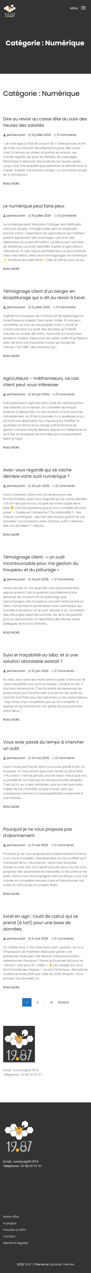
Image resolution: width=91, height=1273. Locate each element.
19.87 (28, 1264)
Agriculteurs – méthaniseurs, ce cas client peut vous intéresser (41, 381)
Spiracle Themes (62, 1264)
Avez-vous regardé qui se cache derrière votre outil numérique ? (37, 473)
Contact (9, 1236)
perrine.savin (16, 135)
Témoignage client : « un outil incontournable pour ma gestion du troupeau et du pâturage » (41, 563)
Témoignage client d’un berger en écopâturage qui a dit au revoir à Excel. (44, 294)
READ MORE (11, 183)
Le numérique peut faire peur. (34, 206)
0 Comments (66, 135)
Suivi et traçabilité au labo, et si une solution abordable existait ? (40, 658)
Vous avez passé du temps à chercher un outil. (43, 745)
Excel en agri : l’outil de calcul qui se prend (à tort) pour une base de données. (40, 922)
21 (51, 1002)
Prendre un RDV (14, 1230)
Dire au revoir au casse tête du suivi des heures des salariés (45, 122)
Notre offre (11, 1217)
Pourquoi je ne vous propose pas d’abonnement (37, 832)
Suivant (63, 1002)
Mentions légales (15, 1243)
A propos (10, 1223)
